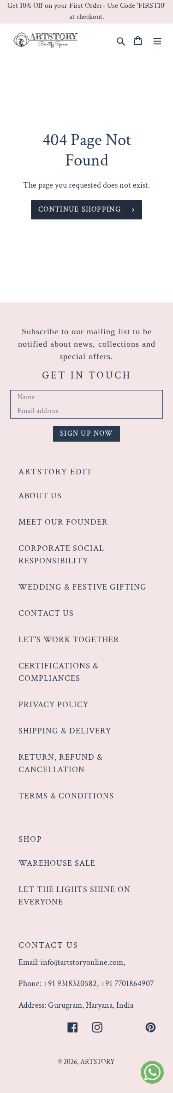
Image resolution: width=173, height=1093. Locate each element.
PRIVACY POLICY (53, 704)
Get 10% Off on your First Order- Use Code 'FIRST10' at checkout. (86, 11)
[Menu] (157, 39)
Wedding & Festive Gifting (82, 587)
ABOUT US (40, 495)
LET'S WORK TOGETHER (68, 639)
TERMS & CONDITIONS (66, 796)
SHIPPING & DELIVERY (64, 731)
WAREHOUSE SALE (56, 863)
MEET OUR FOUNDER (63, 522)
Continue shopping (79, 209)
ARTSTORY (97, 1062)
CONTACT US (46, 613)
